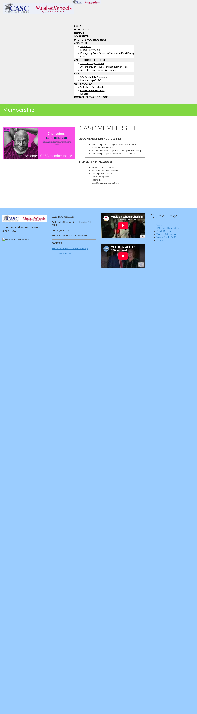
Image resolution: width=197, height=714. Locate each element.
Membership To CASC (166, 237)
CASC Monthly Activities (93, 77)
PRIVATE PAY (82, 29)
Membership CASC (90, 80)
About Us (85, 46)
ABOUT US (80, 43)
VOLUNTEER (81, 36)
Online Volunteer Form (92, 90)
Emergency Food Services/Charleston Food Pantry (107, 53)
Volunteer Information (166, 234)
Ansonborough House (92, 63)
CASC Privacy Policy (61, 254)
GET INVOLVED (83, 83)
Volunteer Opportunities (93, 87)
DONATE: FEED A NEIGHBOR (91, 97)
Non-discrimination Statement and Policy (70, 248)
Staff (83, 56)
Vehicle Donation (163, 231)
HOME (77, 26)
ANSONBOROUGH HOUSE (89, 60)
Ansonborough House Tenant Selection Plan (104, 67)
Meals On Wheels (90, 50)
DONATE (79, 33)
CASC (77, 73)
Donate (84, 94)
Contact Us (161, 225)
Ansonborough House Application (98, 70)
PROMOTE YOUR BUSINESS (90, 39)
